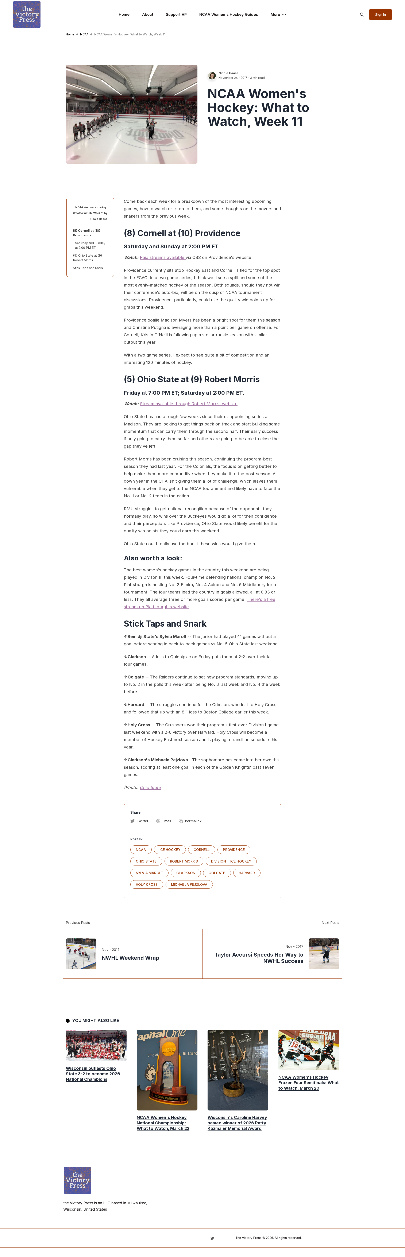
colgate (217, 873)
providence (234, 850)
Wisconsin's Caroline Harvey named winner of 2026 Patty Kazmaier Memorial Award (237, 1123)
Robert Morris (184, 861)
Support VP (176, 14)
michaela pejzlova (189, 884)
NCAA (84, 34)
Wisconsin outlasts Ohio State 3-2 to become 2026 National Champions (93, 1074)
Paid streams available (163, 257)
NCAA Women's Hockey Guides (228, 14)
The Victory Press (248, 1238)
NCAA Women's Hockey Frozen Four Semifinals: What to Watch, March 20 (308, 1083)
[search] (362, 14)
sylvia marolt (149, 873)
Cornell (202, 850)
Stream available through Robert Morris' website (189, 403)
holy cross (147, 884)
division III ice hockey (231, 861)
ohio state (146, 861)
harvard (247, 873)
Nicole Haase (229, 73)
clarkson (185, 873)
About (147, 14)
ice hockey (170, 850)
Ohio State (150, 787)
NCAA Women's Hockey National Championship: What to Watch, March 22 (163, 1123)
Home (124, 14)
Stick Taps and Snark (88, 268)
